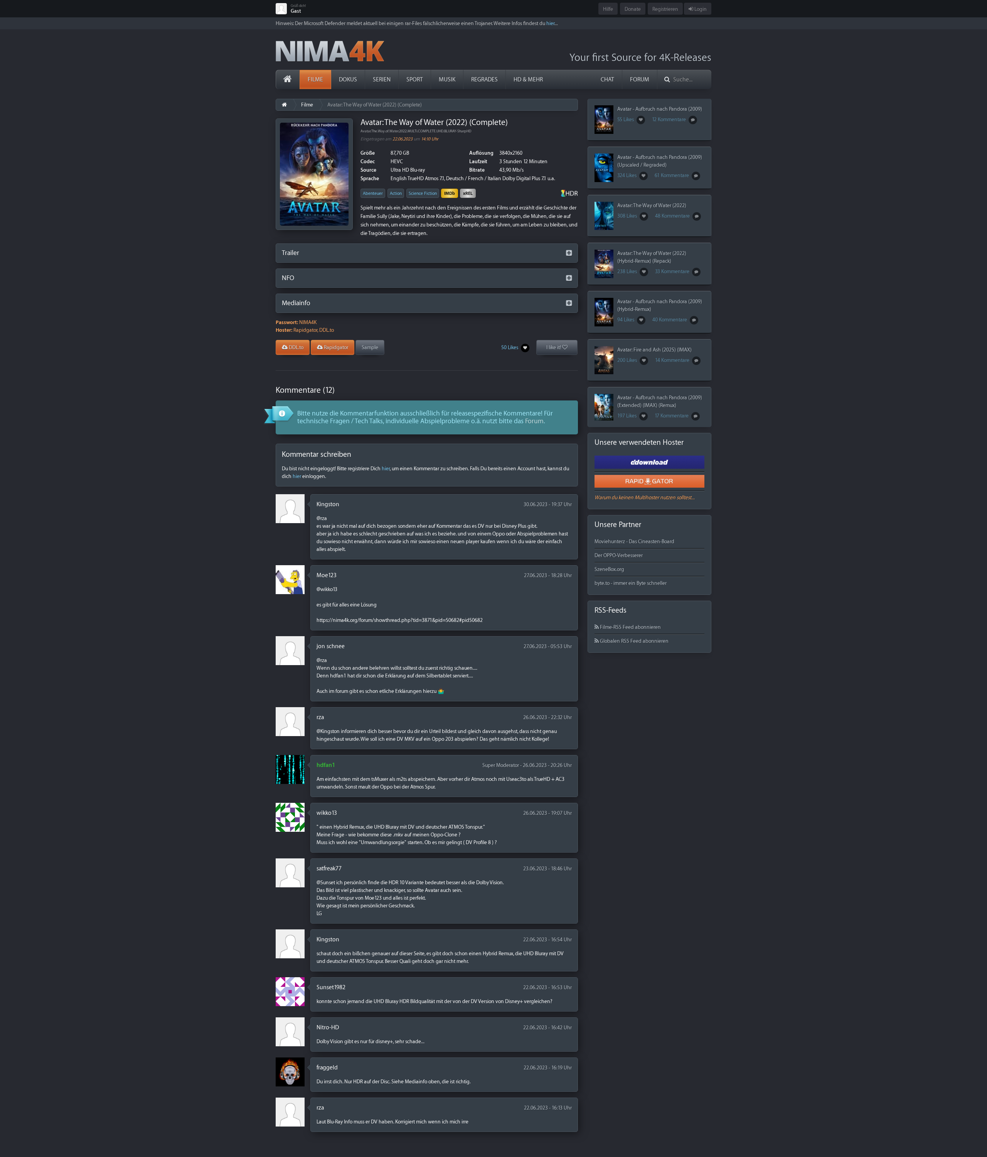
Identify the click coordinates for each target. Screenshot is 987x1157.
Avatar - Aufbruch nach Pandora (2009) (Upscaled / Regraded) (659, 161)
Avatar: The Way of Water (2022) (651, 205)
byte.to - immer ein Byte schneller (631, 583)
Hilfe (608, 9)
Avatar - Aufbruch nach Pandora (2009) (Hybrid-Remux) (659, 305)
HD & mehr (528, 79)
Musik (447, 79)
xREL (468, 193)
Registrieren (665, 9)
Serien (382, 79)
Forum (639, 79)
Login (700, 9)
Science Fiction (423, 193)
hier (550, 23)
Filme (315, 79)
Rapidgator (335, 347)
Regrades (484, 79)
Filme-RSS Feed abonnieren (630, 627)
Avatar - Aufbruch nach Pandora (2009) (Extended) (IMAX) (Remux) (659, 401)
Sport (414, 79)
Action (396, 193)
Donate (633, 9)
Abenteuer (373, 193)
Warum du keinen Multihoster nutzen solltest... (645, 497)
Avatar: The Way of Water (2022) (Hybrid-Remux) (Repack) (651, 257)
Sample (370, 347)
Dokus (348, 79)
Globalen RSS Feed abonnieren (634, 641)
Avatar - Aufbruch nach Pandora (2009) (659, 109)
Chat (607, 79)
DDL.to (295, 347)
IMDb (449, 193)
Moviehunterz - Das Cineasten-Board (634, 541)
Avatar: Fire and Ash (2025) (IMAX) (654, 350)
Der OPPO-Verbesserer (619, 555)
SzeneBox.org (609, 569)
